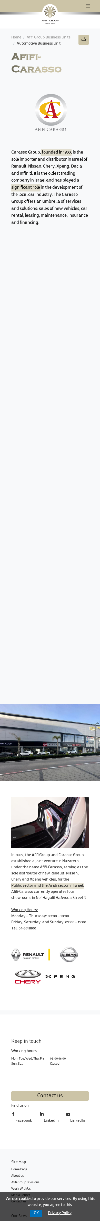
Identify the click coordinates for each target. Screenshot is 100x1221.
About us (17, 1176)
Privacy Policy (60, 1213)
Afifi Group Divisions (25, 1182)
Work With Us (21, 1189)
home (16, 37)
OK (36, 1213)
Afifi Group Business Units (49, 37)
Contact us (50, 1096)
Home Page (19, 1169)
